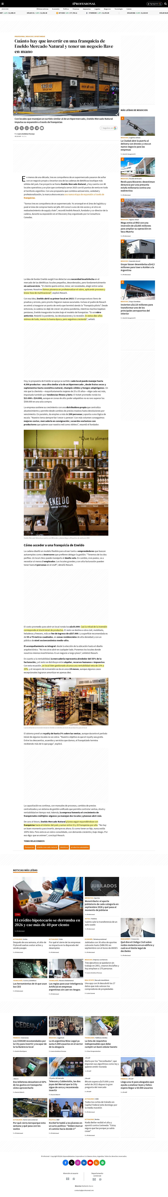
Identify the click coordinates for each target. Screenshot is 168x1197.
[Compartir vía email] (42, 128)
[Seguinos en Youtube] (90, 1163)
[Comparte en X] (22, 128)
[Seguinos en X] (72, 1163)
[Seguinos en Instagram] (78, 1163)
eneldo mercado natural (47, 847)
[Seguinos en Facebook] (65, 1163)
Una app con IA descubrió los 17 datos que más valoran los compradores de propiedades (100, 986)
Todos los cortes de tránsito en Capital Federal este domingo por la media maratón (101, 1105)
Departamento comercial (97, 1174)
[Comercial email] (94, 1179)
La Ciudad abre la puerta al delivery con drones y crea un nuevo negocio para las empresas (136, 145)
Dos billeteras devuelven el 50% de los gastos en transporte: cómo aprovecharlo (29, 1085)
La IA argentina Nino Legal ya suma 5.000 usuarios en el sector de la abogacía (66, 1044)
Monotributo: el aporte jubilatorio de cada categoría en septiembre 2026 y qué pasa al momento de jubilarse (102, 906)
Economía (55, 9)
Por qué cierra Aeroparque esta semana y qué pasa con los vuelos (29, 1125)
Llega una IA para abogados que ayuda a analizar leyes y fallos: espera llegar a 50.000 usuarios (137, 1085)
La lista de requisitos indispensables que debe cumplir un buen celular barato (101, 1044)
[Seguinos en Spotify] (102, 1163)
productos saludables (80, 847)
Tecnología (119, 9)
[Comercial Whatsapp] (100, 1179)
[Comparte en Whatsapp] (27, 128)
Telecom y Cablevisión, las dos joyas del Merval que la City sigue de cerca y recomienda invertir (64, 1086)
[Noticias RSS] (96, 1163)
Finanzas (76, 9)
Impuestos (87, 9)
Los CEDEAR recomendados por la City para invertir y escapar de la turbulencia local (30, 1044)
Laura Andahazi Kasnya (26, 134)
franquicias (29, 847)
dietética (64, 847)
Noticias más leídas (25, 870)
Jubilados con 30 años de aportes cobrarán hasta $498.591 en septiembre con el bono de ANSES (101, 945)
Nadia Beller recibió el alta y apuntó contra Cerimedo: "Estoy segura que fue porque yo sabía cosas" (100, 1127)
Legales (97, 9)
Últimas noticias (42, 9)
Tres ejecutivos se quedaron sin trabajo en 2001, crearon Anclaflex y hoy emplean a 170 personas (102, 965)
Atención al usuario (70, 1173)
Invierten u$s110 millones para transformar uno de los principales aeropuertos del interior (137, 309)
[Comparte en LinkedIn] (32, 128)
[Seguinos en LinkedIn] (84, 1163)
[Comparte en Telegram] (37, 128)
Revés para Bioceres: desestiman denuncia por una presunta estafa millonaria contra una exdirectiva (138, 186)
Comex (129, 9)
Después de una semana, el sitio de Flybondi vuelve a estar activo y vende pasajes (29, 945)
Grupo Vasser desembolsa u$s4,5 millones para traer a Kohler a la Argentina (138, 267)
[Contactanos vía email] (67, 1178)
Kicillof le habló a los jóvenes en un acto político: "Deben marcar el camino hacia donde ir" (66, 1125)
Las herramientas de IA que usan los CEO (30, 985)
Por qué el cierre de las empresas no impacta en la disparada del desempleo (64, 945)
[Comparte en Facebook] (17, 128)
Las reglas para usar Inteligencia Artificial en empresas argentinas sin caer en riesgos (66, 986)
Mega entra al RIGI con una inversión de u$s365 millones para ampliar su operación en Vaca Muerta (136, 227)
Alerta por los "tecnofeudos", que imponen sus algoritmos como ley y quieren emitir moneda (102, 1064)
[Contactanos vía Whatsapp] (73, 1178)
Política (66, 9)
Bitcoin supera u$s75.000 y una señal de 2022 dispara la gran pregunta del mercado (99, 1084)
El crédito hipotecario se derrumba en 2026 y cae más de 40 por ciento (47, 922)
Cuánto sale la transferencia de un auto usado (101, 923)
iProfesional (20, 37)
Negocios (107, 9)
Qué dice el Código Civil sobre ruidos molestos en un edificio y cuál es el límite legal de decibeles (137, 947)
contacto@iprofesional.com (84, 1190)
